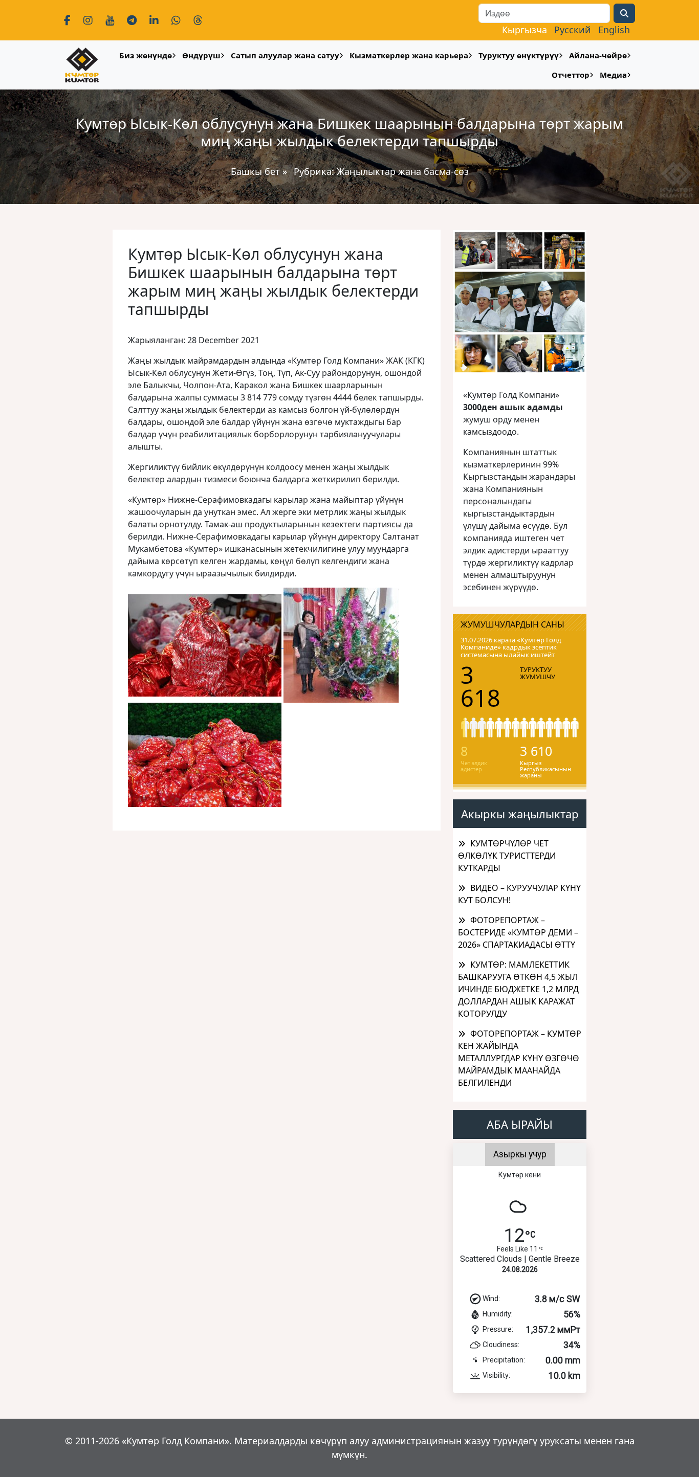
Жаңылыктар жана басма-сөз (403, 171)
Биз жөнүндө (145, 55)
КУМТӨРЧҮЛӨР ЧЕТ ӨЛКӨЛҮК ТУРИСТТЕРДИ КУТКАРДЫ (507, 856)
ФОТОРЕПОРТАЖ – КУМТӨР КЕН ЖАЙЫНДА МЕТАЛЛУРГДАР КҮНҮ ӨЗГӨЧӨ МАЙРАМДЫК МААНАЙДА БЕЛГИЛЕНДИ (519, 1058)
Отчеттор (570, 75)
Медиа (613, 75)
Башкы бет (256, 171)
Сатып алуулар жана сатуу (285, 55)
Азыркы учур (520, 1154)
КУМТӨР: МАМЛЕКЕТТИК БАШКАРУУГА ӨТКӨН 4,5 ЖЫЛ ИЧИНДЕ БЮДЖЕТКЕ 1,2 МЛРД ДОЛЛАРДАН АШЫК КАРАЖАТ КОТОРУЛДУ (518, 989)
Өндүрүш (201, 55)
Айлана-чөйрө (598, 55)
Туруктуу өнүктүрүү (518, 55)
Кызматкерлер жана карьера (409, 55)
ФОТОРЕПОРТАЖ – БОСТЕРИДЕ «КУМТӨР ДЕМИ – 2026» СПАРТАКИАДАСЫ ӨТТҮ (518, 932)
